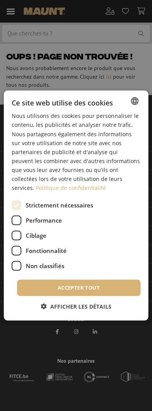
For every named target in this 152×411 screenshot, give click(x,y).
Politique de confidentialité (71, 187)
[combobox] (134, 101)
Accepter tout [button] (79, 287)
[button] (76, 306)
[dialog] (76, 206)
